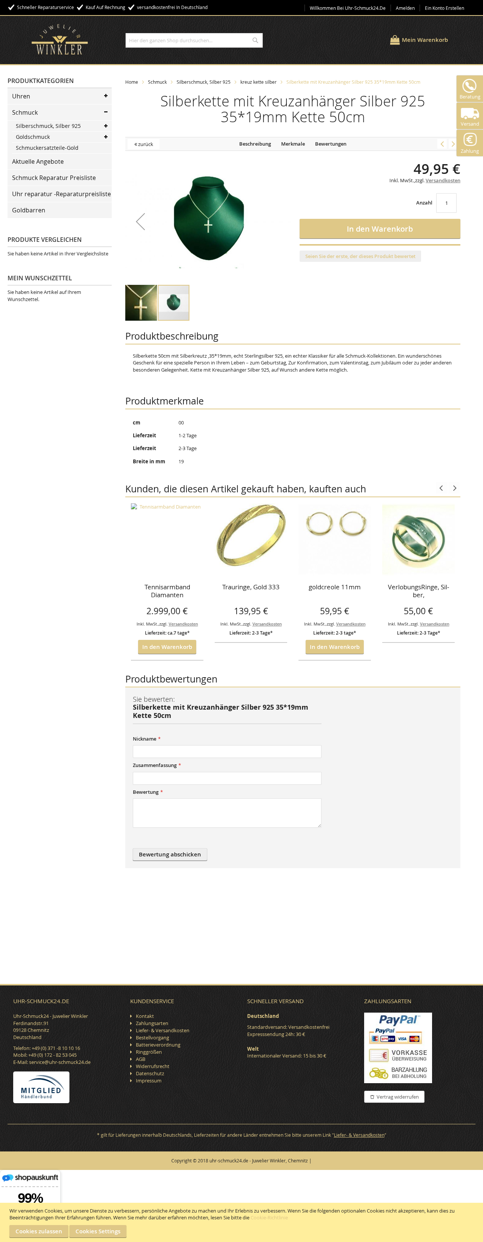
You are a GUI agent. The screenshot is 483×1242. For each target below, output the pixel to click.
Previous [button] (442, 487)
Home (131, 82)
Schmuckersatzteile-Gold (47, 147)
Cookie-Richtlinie (269, 1217)
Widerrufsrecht (152, 1066)
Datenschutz (150, 1073)
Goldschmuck (33, 136)
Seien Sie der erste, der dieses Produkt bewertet (360, 256)
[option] (167, 582)
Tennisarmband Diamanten (167, 591)
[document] (242, 1222)
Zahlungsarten (152, 1023)
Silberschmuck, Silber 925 (204, 82)
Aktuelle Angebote (38, 161)
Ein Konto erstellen (444, 8)
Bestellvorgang (152, 1037)
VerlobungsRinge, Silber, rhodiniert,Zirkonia (418, 591)
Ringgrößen (149, 1051)
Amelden (405, 8)
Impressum (149, 1080)
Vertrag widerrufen (398, 1096)
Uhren (21, 96)
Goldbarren (28, 210)
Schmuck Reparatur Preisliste (54, 178)
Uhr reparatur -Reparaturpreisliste (61, 194)
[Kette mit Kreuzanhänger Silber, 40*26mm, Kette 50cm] (442, 144)
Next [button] (454, 487)
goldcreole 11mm (335, 587)
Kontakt (145, 1016)
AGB (140, 1059)
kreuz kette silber (258, 82)
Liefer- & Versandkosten (162, 1030)
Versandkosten (183, 624)
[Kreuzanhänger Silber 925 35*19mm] (453, 144)
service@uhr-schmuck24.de (60, 1062)
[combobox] (194, 40)
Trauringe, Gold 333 (251, 587)
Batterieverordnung (158, 1044)
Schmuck (157, 82)
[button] (140, 221)
